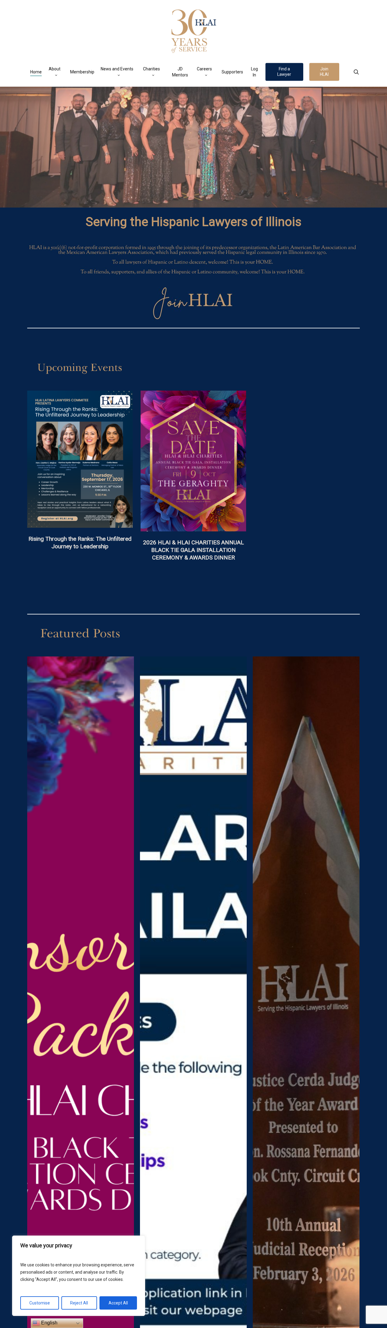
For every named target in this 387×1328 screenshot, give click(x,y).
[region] (78, 1276)
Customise (39, 1303)
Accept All (118, 1303)
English (48, 1322)
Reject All (79, 1303)
